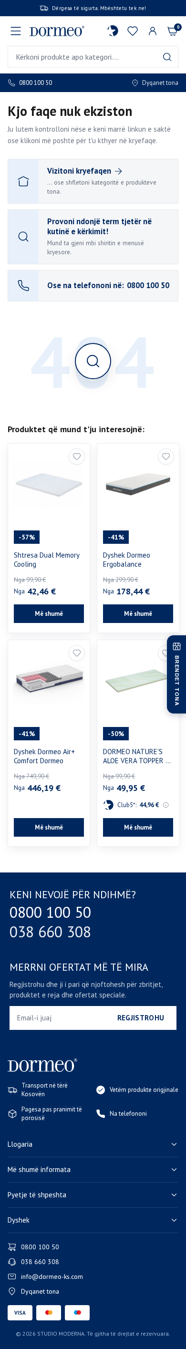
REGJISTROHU (140, 1017)
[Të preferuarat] (132, 31)
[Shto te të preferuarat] (77, 456)
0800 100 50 (35, 83)
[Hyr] (152, 31)
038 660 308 (50, 932)
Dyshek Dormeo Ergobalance (126, 559)
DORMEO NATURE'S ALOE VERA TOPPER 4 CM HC (136, 756)
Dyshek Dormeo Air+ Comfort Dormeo (44, 756)
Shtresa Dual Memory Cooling (46, 559)
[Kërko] (167, 57)
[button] (167, 805)
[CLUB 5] (112, 31)
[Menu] (16, 31)
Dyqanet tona (160, 83)
